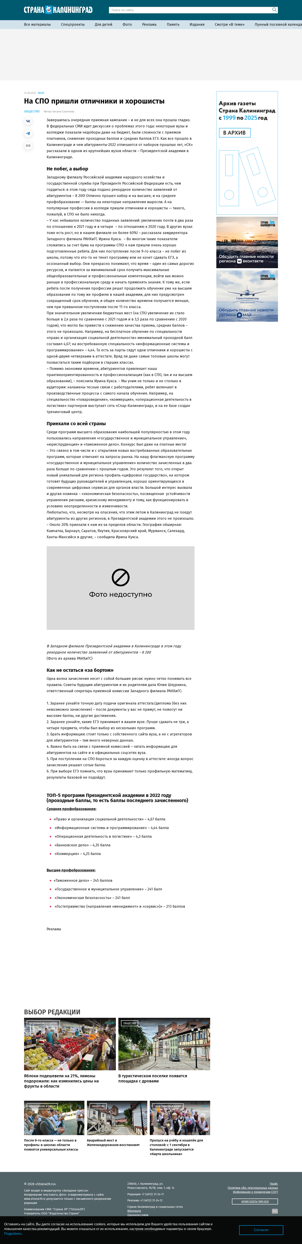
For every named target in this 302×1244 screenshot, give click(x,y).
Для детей (103, 24)
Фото (127, 24)
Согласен (261, 1230)
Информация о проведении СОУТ (255, 1192)
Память (173, 24)
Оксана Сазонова (63, 111)
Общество (32, 111)
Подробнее (12, 1233)
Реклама (149, 24)
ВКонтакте (134, 1211)
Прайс (274, 1184)
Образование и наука (42, 1106)
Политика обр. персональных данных (253, 1188)
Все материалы (37, 24)
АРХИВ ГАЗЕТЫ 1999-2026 (255, 1201)
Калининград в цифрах (43, 1023)
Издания (197, 24)
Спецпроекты (73, 24)
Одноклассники (137, 1215)
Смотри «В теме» (229, 24)
